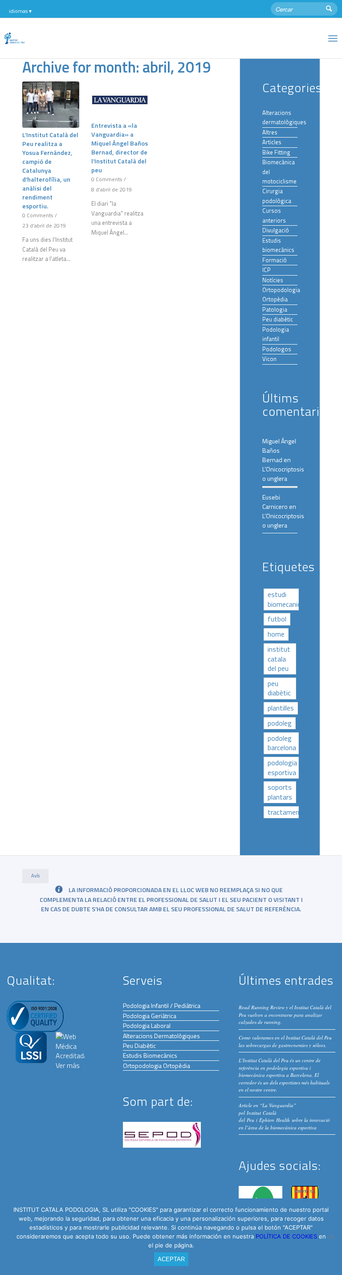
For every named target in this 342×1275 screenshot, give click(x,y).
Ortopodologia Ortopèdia (281, 294)
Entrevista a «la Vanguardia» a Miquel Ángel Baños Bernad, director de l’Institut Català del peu (119, 148)
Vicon (269, 358)
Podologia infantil (275, 334)
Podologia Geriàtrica (149, 1015)
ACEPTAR (171, 1259)
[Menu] (333, 38)
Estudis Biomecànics (150, 1055)
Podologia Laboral (147, 1025)
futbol (277, 618)
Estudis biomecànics (278, 245)
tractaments (283, 812)
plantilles (281, 707)
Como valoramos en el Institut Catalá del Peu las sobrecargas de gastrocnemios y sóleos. (285, 1041)
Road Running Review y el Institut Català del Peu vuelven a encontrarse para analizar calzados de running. (285, 1014)
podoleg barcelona (282, 743)
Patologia (274, 309)
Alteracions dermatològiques (284, 117)
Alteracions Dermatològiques (161, 1035)
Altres (269, 132)
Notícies (272, 280)
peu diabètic (279, 688)
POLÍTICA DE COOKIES (287, 1236)
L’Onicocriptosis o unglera (283, 473)
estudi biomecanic (283, 599)
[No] (330, 1236)
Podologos (276, 349)
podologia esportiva (282, 767)
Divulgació (275, 230)
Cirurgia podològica (276, 196)
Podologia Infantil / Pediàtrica (161, 1005)
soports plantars (280, 792)
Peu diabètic (277, 319)
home (276, 634)
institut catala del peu (279, 659)
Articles (271, 142)
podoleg (280, 723)
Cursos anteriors (274, 215)
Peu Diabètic (139, 1045)
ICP (266, 269)
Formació (274, 260)
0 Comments (37, 215)
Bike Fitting (276, 152)
